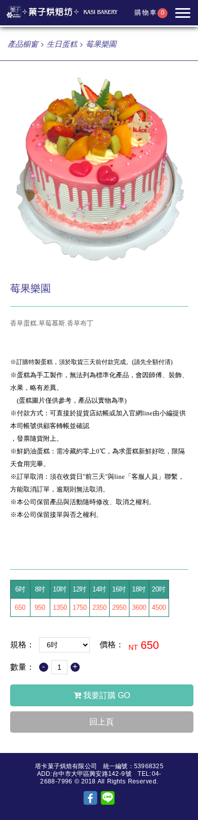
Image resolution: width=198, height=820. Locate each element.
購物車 (149, 12)
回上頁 (101, 721)
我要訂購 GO (105, 695)
